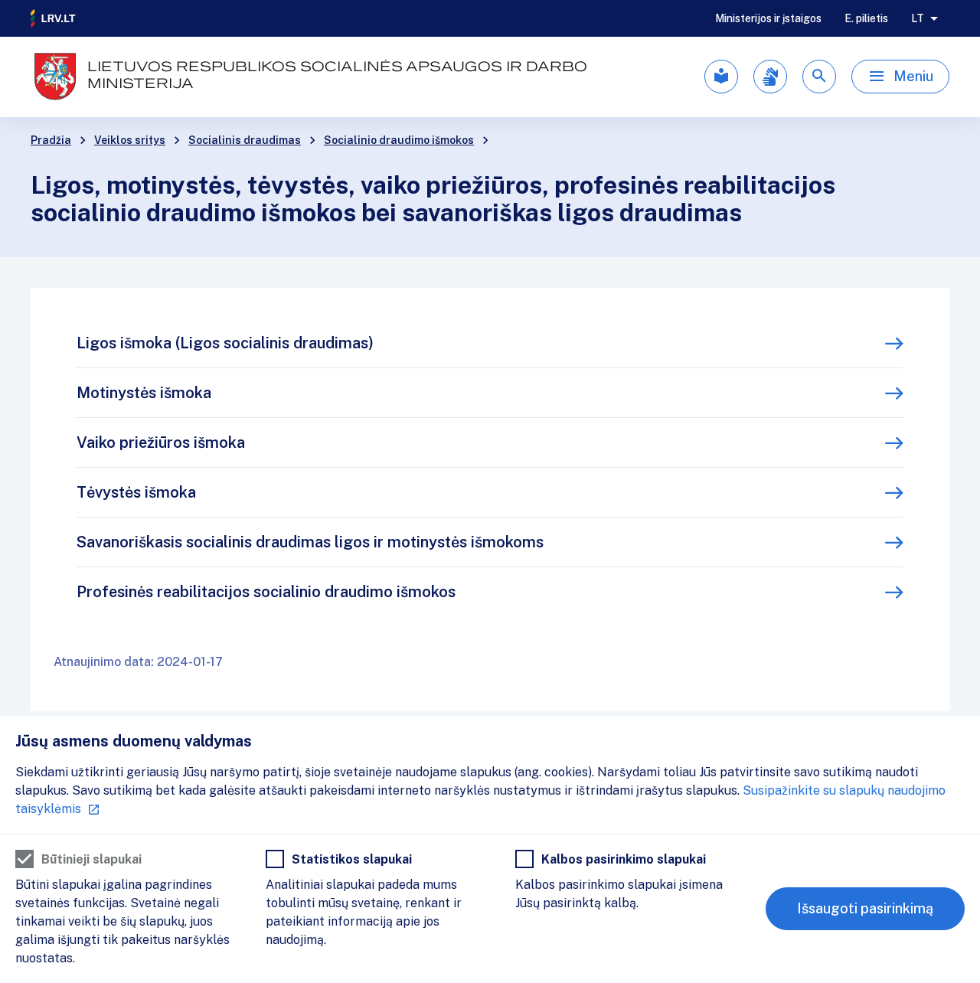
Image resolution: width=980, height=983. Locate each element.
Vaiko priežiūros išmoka (161, 442)
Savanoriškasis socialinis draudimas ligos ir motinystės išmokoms (310, 542)
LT (917, 18)
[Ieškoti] (819, 76)
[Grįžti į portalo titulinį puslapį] (54, 18)
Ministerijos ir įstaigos (768, 18)
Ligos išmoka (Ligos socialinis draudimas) (225, 343)
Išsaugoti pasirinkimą (865, 908)
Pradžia (51, 140)
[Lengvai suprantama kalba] (721, 76)
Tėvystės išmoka (136, 492)
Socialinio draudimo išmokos (399, 140)
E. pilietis (866, 18)
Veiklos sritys (129, 140)
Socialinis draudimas (244, 140)
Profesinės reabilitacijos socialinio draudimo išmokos (266, 592)
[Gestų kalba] (770, 76)
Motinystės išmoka (144, 393)
